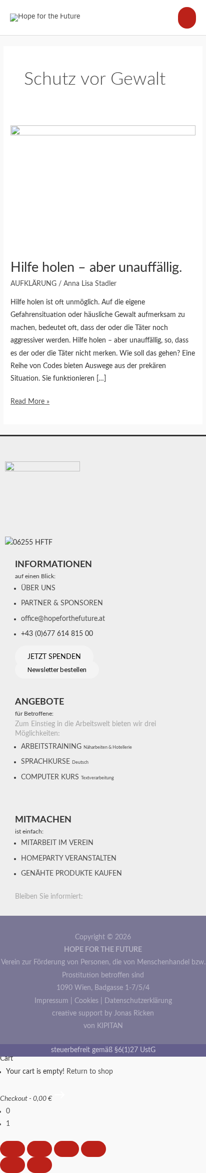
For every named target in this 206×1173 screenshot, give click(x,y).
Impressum (51, 1000)
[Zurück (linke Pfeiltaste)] (12, 1165)
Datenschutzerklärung (138, 1000)
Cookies (86, 1000)
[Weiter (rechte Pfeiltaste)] (39, 1165)
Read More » (30, 400)
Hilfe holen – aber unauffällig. (96, 267)
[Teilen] (66, 1149)
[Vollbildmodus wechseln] (39, 1149)
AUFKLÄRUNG (33, 283)
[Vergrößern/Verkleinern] (12, 1149)
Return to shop (89, 1071)
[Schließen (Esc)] (93, 1149)
